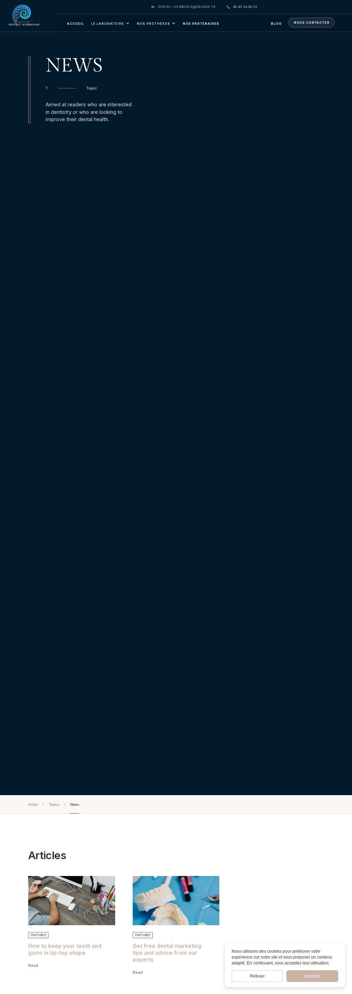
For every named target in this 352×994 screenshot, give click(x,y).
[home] (28, 16)
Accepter (312, 976)
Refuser (257, 976)
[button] (110, 23)
